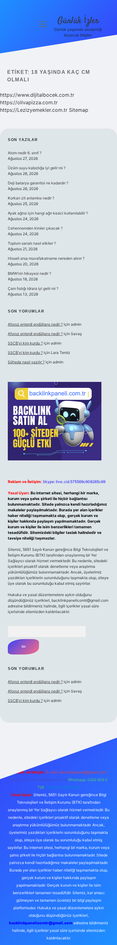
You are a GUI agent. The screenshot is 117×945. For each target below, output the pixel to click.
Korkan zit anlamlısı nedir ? (31, 198)
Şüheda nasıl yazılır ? (26, 362)
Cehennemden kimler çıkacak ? (35, 228)
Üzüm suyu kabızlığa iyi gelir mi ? (37, 168)
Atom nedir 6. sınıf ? (24, 152)
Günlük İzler (78, 21)
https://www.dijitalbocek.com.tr (37, 95)
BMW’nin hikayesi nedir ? (29, 273)
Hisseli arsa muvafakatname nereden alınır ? (46, 258)
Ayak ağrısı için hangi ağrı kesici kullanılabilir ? (48, 213)
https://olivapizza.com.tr (29, 102)
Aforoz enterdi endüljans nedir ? (35, 324)
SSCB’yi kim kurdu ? (25, 343)
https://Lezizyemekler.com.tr (33, 110)
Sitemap (78, 110)
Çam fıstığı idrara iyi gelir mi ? (33, 288)
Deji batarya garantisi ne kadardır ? (38, 183)
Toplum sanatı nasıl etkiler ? (32, 243)
